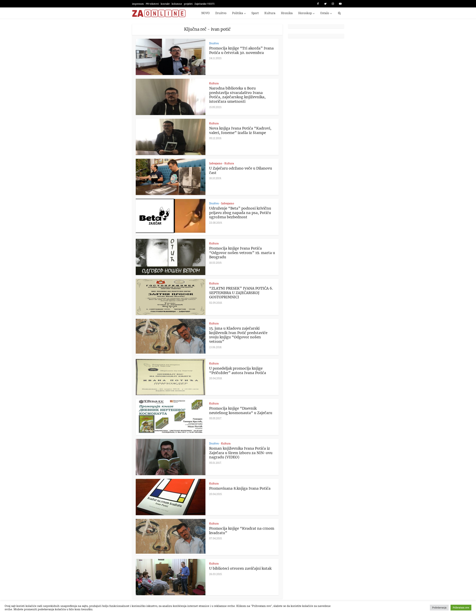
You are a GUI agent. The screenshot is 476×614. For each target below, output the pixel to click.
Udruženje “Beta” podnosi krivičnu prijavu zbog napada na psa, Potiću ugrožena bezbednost (240, 212)
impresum (138, 3)
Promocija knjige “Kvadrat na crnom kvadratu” (241, 530)
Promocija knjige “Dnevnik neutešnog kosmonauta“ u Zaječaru (240, 410)
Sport (255, 13)
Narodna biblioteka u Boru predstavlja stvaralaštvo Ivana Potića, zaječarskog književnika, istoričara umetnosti (237, 95)
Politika (237, 13)
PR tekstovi (152, 3)
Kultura (269, 13)
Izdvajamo (215, 163)
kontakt (165, 3)
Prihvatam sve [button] (461, 607)
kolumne (177, 3)
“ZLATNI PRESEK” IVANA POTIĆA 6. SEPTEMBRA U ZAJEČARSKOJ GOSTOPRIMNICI (241, 292)
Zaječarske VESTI (204, 3)
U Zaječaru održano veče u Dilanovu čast (240, 170)
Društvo (220, 13)
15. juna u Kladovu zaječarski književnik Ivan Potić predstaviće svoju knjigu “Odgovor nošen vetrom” (238, 335)
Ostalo (324, 13)
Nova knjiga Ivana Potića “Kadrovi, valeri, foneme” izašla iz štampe (240, 130)
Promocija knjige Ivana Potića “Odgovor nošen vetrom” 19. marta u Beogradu (242, 252)
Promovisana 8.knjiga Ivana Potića (240, 488)
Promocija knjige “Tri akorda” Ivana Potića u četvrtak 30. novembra (241, 50)
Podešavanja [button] (439, 607)
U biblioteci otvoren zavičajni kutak (240, 568)
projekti (188, 3)
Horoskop (305, 13)
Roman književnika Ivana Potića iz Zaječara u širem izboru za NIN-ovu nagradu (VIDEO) (240, 453)
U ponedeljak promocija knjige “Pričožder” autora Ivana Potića (237, 370)
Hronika (287, 13)
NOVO (205, 13)
